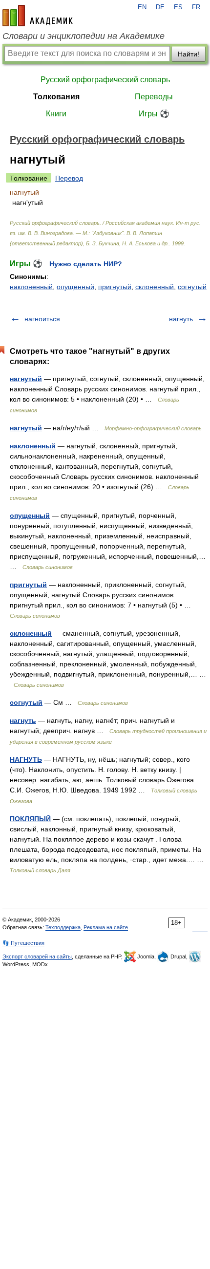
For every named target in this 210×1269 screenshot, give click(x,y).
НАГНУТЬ (26, 759)
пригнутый (114, 287)
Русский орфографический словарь (105, 79)
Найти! (188, 54)
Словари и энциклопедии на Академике (83, 36)
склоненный (154, 287)
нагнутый (26, 379)
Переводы (154, 96)
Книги (56, 114)
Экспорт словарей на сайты (37, 956)
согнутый (192, 287)
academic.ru (37, 15)
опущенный (75, 287)
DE (160, 7)
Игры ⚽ (154, 114)
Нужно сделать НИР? (85, 264)
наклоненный (31, 287)
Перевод (69, 178)
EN (142, 7)
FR (196, 7)
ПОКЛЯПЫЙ (30, 819)
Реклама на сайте (106, 927)
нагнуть (181, 319)
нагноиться (42, 319)
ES (178, 7)
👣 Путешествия (23, 943)
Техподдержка (63, 927)
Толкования (56, 96)
